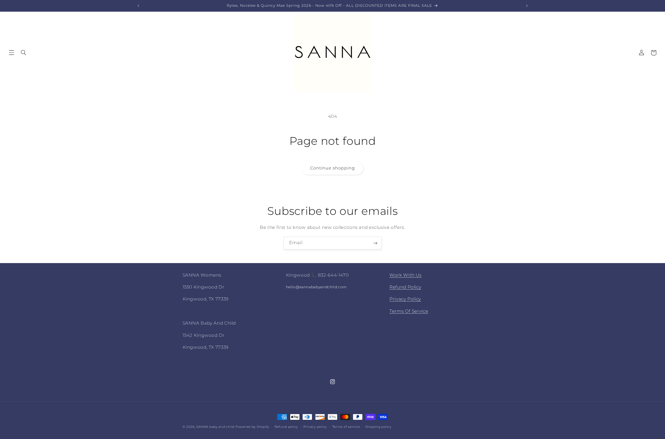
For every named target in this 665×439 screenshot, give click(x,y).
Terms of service (346, 427)
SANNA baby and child (215, 427)
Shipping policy (378, 427)
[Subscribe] (375, 243)
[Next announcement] (527, 5)
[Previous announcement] (138, 5)
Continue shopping (332, 168)
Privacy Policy (405, 299)
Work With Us (405, 275)
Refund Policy (405, 287)
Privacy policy (315, 427)
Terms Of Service (408, 311)
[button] (11, 53)
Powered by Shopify (252, 427)
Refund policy (286, 427)
